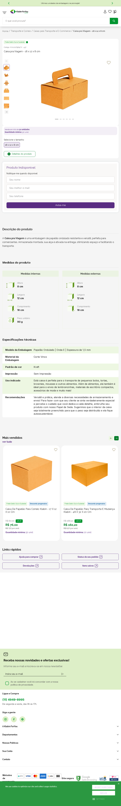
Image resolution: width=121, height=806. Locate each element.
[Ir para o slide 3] (64, 119)
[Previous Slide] (9, 3)
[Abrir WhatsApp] (113, 798)
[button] (98, 799)
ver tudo (7, 441)
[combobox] (60, 20)
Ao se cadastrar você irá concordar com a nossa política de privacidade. (34, 683)
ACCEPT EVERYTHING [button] (104, 787)
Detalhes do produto (22, 154)
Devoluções (28, 566)
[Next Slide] (112, 3)
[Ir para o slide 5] (70, 119)
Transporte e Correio (21, 31)
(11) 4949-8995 (13, 699)
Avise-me (60, 205)
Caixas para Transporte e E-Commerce (52, 31)
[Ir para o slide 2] (61, 119)
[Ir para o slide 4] (67, 119)
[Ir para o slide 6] (73, 119)
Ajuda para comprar (28, 557)
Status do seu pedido (88, 557)
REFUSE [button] (103, 793)
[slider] (64, 88)
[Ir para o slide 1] (56, 119)
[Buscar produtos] (114, 21)
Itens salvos (88, 566)
